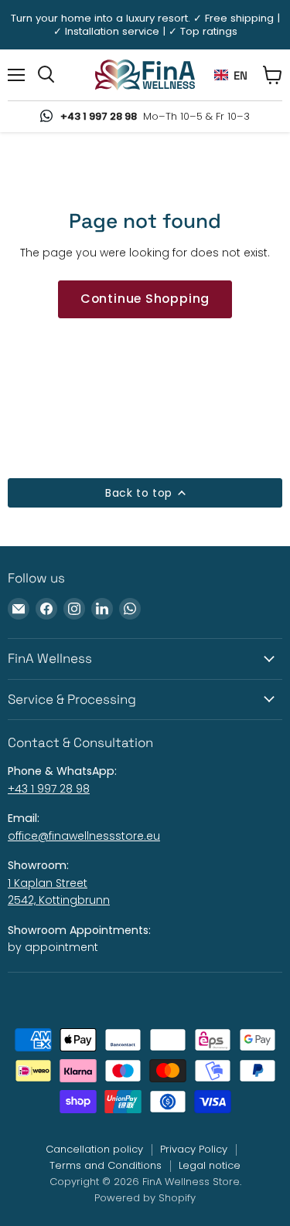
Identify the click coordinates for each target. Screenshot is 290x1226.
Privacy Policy (193, 1149)
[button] (230, 75)
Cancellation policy (94, 1149)
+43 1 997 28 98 (49, 788)
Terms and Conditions (105, 1165)
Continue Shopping (145, 298)
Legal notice (210, 1165)
